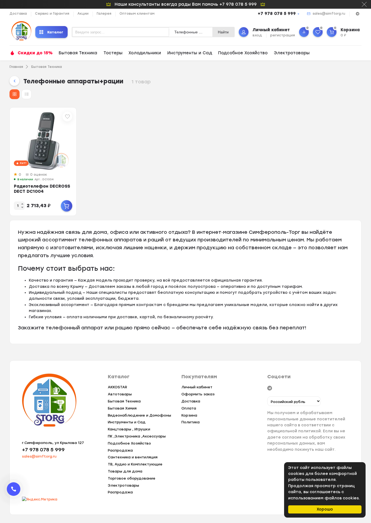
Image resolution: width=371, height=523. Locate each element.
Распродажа (120, 450)
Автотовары (120, 394)
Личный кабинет (196, 387)
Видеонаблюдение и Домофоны (139, 415)
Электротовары (292, 53)
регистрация (282, 35)
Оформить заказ (198, 394)
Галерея (104, 13)
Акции (83, 13)
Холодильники (144, 53)
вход (257, 35)
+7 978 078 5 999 (277, 13)
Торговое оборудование (131, 478)
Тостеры (112, 53)
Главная (16, 67)
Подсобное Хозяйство (243, 53)
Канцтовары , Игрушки (129, 429)
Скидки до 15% (35, 53)
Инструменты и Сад (189, 53)
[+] (66, 206)
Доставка (18, 13)
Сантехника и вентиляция (133, 457)
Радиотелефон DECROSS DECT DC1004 (42, 189)
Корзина (189, 415)
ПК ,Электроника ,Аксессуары (137, 436)
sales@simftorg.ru (329, 13)
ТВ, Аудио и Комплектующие (135, 464)
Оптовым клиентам (137, 13)
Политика (190, 422)
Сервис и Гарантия (52, 13)
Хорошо (325, 509)
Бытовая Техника (78, 53)
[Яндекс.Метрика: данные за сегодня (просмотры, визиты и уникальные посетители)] (39, 499)
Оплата (188, 408)
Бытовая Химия (122, 408)
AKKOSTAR (117, 387)
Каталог (55, 32)
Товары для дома (125, 471)
